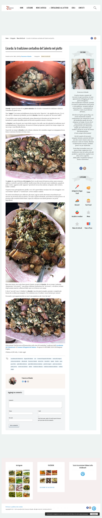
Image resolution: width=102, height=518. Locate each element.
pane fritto (13, 364)
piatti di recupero (47, 364)
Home (21, 8)
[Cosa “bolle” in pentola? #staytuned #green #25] (19, 480)
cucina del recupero (57, 358)
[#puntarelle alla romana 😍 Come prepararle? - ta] (19, 495)
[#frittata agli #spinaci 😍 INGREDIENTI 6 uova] (19, 473)
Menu (88, 216)
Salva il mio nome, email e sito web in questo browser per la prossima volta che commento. (49, 419)
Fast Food (88, 205)
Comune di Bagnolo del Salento (44, 358)
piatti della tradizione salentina (35, 364)
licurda (56, 361)
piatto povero (14, 366)
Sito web (11, 418)
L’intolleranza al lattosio (59, 8)
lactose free (40, 361)
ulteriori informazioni (83, 514)
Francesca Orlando (26, 56)
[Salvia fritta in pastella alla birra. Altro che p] (26, 480)
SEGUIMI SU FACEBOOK (47, 487)
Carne (88, 192)
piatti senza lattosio (57, 364)
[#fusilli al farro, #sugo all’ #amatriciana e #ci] (26, 495)
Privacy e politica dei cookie (14, 507)
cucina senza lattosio (15, 361)
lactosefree (47, 361)
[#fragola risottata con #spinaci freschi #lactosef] (26, 473)
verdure (60, 366)
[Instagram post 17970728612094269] (19, 487)
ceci (35, 358)
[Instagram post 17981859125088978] (12, 487)
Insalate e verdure (77, 216)
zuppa (12, 369)
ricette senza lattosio (22, 366)
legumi (52, 361)
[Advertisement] (51, 23)
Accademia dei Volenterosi (17, 358)
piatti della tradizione (22, 364)
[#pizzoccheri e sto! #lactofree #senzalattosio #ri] (12, 473)
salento (30, 366)
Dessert (77, 205)
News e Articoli (41, 8)
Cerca (73, 8)
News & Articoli (21, 38)
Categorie (30, 8)
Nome (10, 411)
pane (61, 361)
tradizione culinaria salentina (50, 366)
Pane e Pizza (88, 228)
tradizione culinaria (38, 366)
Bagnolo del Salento (28, 358)
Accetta (94, 514)
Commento (11, 400)
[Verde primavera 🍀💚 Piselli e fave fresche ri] (12, 495)
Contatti (81, 8)
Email (39, 411)
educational (24, 361)
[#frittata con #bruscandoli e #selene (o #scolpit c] (12, 480)
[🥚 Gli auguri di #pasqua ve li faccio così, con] (26, 487)
